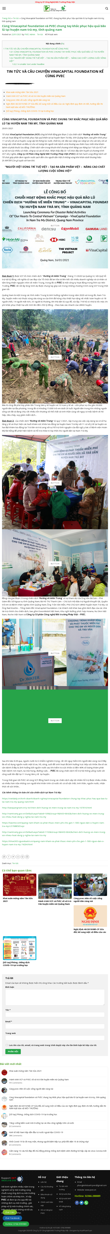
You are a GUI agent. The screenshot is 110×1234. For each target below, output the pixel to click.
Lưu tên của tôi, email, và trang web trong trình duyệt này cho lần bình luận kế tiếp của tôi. (53, 1045)
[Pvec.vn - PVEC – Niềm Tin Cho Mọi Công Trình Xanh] (55, 8)
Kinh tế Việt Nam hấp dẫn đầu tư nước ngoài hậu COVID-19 (36, 1132)
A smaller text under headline (28, 64)
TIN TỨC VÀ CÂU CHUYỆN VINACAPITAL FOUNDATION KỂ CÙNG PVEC (36, 48)
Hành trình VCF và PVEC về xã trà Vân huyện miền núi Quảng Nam (35, 96)
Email (8, 1021)
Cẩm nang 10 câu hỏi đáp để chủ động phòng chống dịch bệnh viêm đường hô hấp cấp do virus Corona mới (57, 1151)
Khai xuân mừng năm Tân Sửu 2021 (22, 92)
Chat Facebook (12, 1218)
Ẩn (62, 43)
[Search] (106, 8)
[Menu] (4, 8)
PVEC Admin (30, 34)
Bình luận (9, 987)
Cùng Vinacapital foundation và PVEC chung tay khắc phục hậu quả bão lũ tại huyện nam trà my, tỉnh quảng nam (57, 1098)
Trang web (10, 1033)
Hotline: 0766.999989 (16, 1224)
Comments (15, 1082)
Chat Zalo (9, 1212)
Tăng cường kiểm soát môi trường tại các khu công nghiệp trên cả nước (41, 1123)
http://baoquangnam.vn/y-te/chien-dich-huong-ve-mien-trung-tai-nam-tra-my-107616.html (47, 807)
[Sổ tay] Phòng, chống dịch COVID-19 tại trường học (30, 111)
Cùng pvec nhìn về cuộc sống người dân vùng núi (28, 100)
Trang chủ (6, 18)
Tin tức (16, 18)
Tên (7, 1010)
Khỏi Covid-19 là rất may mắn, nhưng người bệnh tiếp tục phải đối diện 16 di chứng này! (49, 1141)
